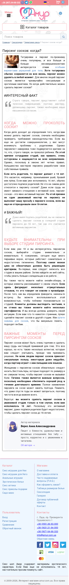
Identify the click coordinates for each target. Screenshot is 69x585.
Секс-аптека (9, 485)
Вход (5, 517)
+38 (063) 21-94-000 (47, 527)
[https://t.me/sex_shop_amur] (63, 545)
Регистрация (9, 520)
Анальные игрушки (12, 477)
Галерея (41, 495)
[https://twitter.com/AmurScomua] (48, 545)
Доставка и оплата (47, 474)
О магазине (43, 470)
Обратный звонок (11, 528)
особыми (60, 67)
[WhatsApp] (31, 2)
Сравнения (8, 524)
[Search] (63, 36)
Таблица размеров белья (50, 488)
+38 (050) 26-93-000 (47, 523)
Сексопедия (43, 491)
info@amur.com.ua (46, 535)
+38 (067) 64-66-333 (47, 531)
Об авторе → (28, 445)
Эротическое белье (13, 481)
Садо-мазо (8, 492)
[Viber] (22, 2)
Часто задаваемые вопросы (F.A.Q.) (47, 479)
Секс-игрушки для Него (14, 474)
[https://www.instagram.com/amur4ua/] (55, 545)
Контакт (41, 506)
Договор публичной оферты (47, 501)
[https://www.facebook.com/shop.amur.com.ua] (40, 545)
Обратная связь (45, 538)
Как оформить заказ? (48, 484)
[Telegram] (26, 2)
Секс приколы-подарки (14, 489)
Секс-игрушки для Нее (14, 470)
